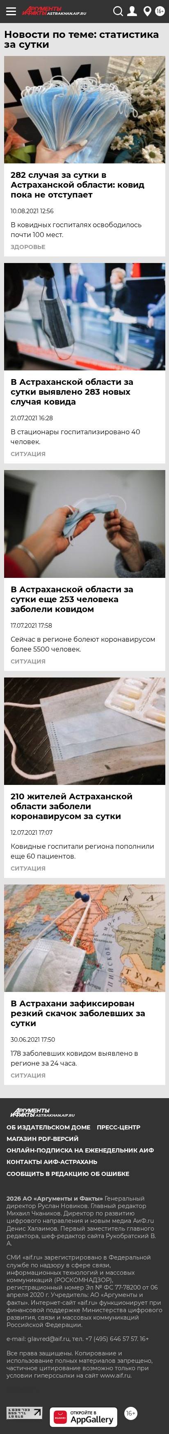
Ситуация (28, 454)
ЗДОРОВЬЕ (28, 247)
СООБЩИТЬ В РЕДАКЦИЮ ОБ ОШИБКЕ (68, 1174)
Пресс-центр (118, 1127)
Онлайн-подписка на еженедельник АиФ (80, 1150)
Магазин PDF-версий (43, 1139)
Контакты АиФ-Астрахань (52, 1162)
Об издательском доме (48, 1127)
